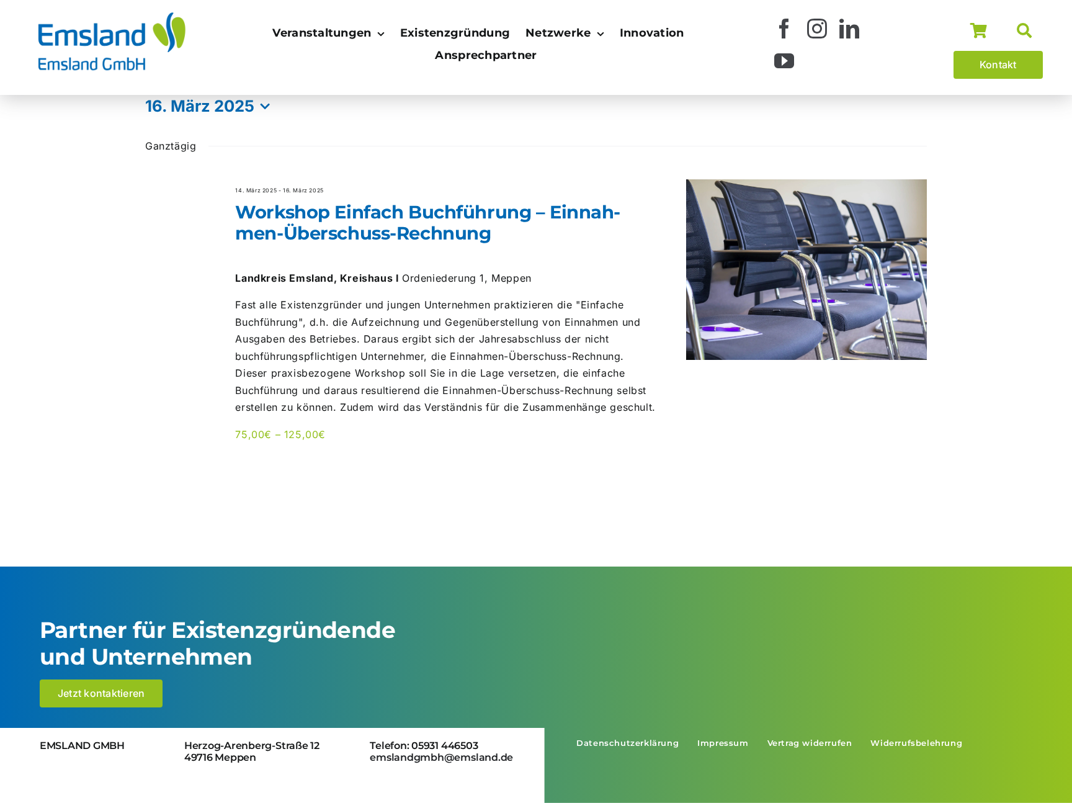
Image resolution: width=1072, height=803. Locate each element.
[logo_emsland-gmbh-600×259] (111, 15)
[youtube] (784, 61)
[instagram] (817, 28)
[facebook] (784, 28)
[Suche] (1030, 31)
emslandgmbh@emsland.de (441, 757)
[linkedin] (849, 28)
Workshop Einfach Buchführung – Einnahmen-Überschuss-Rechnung (427, 222)
